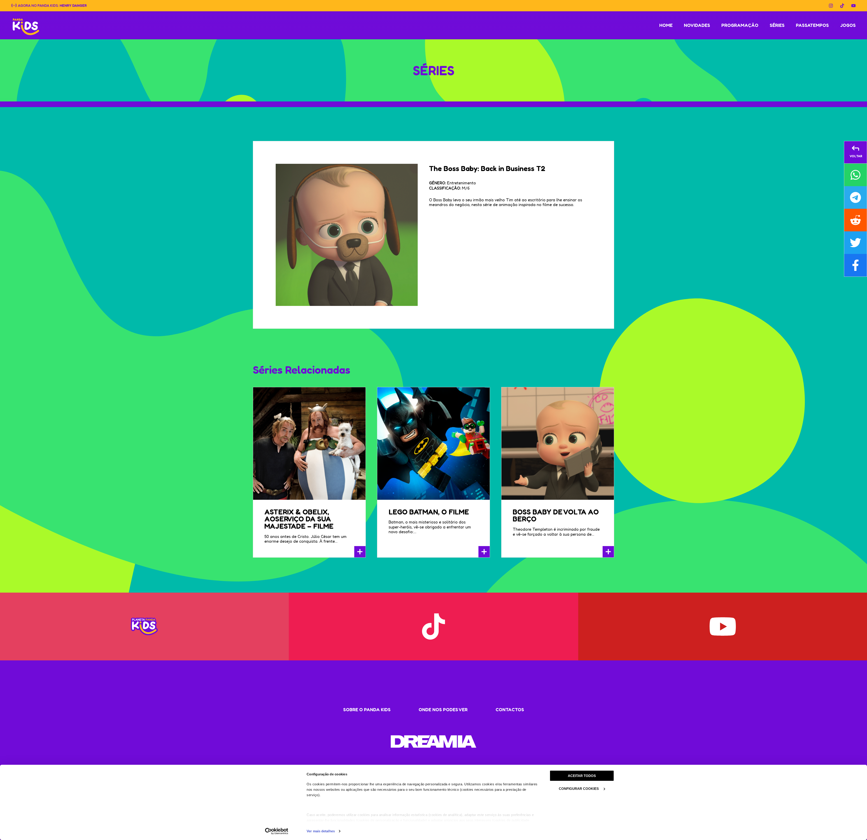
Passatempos (812, 25)
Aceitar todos (582, 776)
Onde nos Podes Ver (443, 709)
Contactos (510, 709)
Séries (777, 25)
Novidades (697, 25)
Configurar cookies (579, 789)
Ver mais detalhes (321, 831)
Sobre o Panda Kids (367, 709)
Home (666, 25)
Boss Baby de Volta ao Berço (556, 515)
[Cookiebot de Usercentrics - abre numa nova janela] (276, 831)
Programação (739, 25)
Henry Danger (73, 5)
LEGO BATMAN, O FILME (429, 511)
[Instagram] (831, 5)
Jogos (848, 25)
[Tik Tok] (842, 5)
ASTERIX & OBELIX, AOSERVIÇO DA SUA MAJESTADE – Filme (298, 519)
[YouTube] (853, 5)
